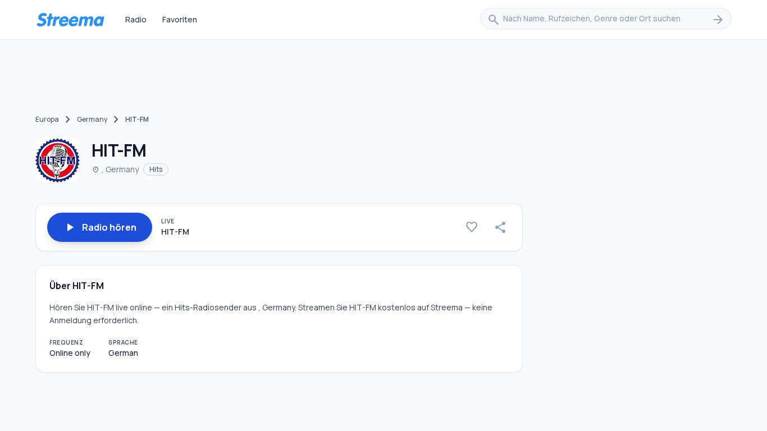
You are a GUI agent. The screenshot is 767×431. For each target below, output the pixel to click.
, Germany (115, 169)
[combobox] (606, 19)
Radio (136, 19)
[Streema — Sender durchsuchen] (70, 19)
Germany (92, 119)
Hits (155, 169)
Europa (47, 119)
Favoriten (179, 19)
